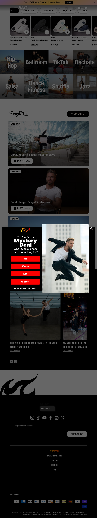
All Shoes (25, 281)
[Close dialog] (92, 229)
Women (25, 266)
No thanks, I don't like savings (25, 288)
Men (25, 258)
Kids (25, 274)
